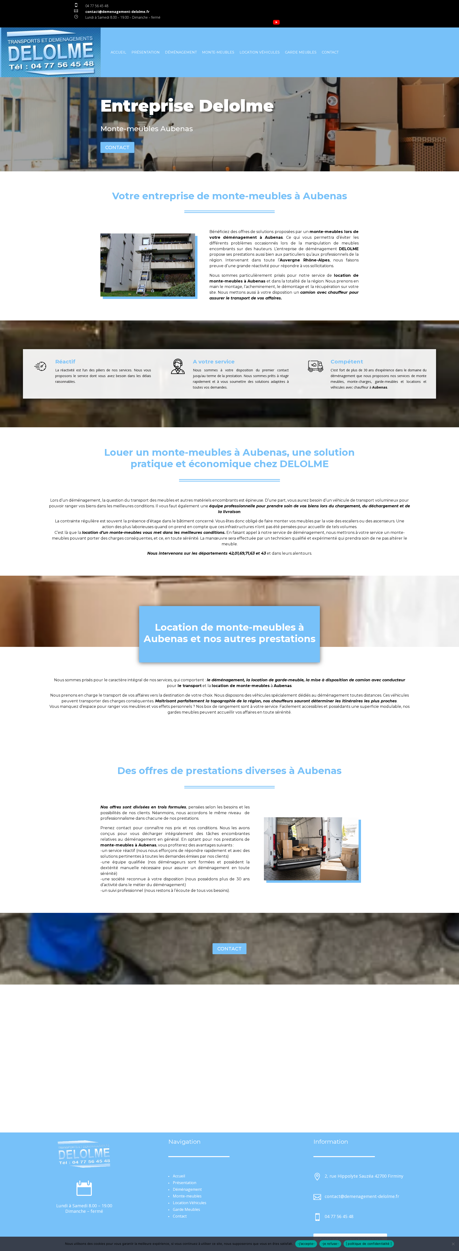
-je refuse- (330, 1244)
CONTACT (117, 147)
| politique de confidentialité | (369, 1244)
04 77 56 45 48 (96, 6)
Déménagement (181, 52)
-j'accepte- (306, 1244)
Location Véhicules (260, 52)
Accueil (118, 52)
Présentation (145, 52)
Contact (330, 52)
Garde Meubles (301, 52)
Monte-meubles (218, 52)
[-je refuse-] (453, 1243)
